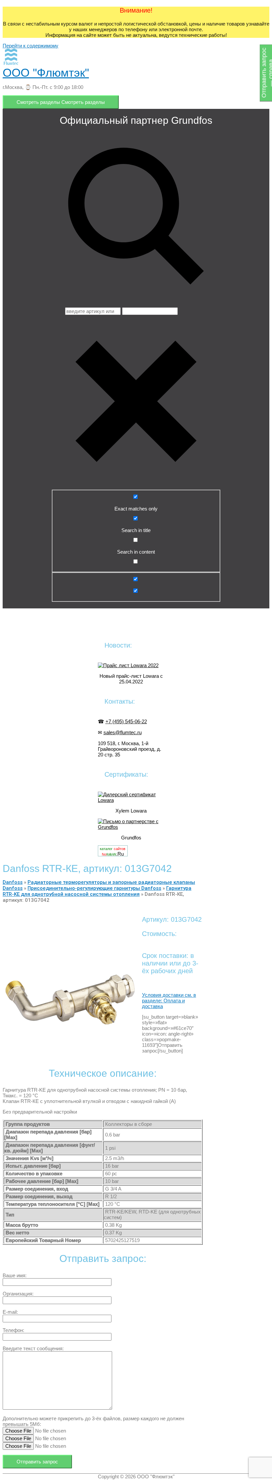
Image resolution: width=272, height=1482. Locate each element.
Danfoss (13, 882)
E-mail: (10, 1312)
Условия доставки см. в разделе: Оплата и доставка (169, 1000)
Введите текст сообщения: (33, 1348)
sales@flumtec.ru (122, 732)
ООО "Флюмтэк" (46, 72)
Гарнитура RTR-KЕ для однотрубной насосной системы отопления (97, 891)
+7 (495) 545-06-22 (126, 721)
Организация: (18, 1293)
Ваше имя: (15, 1275)
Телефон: (13, 1330)
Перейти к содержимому (30, 45)
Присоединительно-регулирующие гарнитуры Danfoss (94, 888)
